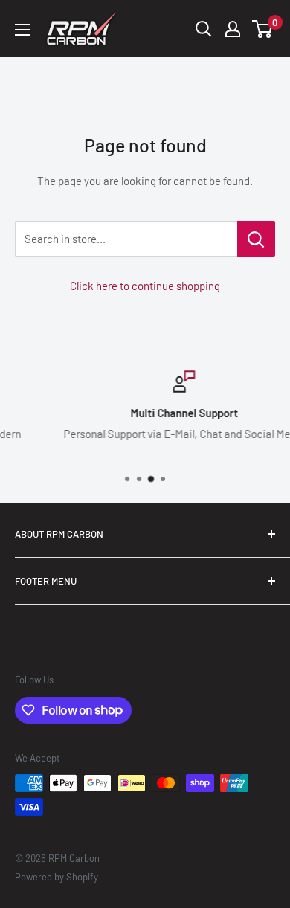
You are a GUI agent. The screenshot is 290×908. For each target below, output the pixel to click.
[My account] (232, 29)
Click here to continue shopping (145, 285)
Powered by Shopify (56, 877)
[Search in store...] (256, 239)
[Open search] (204, 29)
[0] (263, 29)
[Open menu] (22, 30)
